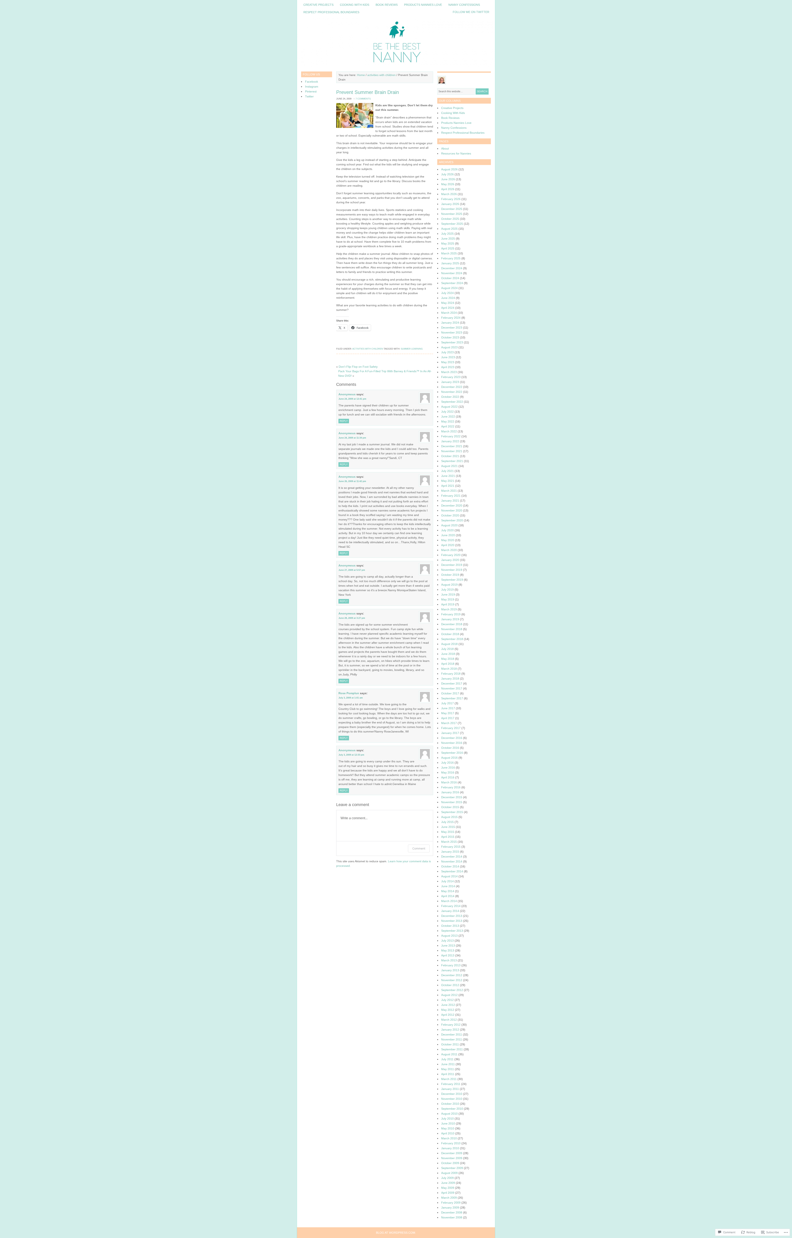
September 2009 (452, 1168)
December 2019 (451, 564)
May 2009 (447, 1187)
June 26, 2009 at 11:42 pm (352, 481)
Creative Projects (318, 4)
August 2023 (449, 347)
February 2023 (451, 377)
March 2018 (449, 668)
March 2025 (449, 253)
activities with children (381, 75)
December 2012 (451, 975)
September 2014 (452, 871)
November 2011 (451, 1039)
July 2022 (447, 411)
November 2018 (451, 629)
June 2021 (448, 475)
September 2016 (452, 752)
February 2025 (451, 258)
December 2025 (451, 209)
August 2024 (449, 288)
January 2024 (450, 322)
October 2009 (450, 1163)
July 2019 (447, 589)
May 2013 (447, 950)
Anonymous (347, 394)
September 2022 (452, 401)
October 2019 (450, 574)
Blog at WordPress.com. (396, 1232)
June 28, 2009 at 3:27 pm (351, 618)
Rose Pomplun (348, 693)
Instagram (311, 86)
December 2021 (451, 446)
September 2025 (452, 223)
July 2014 (447, 881)
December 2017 (451, 683)
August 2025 (449, 228)
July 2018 (447, 649)
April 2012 (447, 1014)
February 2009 (451, 1202)
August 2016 (449, 757)
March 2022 (449, 431)
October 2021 (450, 456)
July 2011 (447, 1059)
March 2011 (449, 1079)
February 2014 (451, 906)
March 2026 (449, 194)
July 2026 (447, 174)
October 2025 (450, 218)
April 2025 (447, 248)
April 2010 (447, 1133)
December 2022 (451, 386)
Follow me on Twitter (471, 12)
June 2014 (448, 886)
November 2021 (451, 451)
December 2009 (451, 1153)
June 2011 (448, 1064)
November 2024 (451, 273)
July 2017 (447, 703)
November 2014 (451, 861)
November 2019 (451, 569)
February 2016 (451, 787)
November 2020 (451, 510)
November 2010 (451, 1098)
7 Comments (363, 98)
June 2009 (448, 1182)
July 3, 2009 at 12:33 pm (351, 755)
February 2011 (450, 1084)
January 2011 (450, 1089)
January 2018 (450, 678)
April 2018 (447, 663)
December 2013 (451, 915)
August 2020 (449, 525)
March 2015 (449, 841)
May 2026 (447, 184)
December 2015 (451, 797)
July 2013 (447, 940)
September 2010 (452, 1108)
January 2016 (450, 792)
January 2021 (450, 500)
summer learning (412, 349)
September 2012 (452, 990)
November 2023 (451, 332)
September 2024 (452, 283)
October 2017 (450, 693)
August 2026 (449, 169)
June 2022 (448, 416)
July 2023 (447, 352)
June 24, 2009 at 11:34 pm (352, 437)
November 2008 (451, 1217)
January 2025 (450, 263)
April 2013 (447, 955)
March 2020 (449, 550)
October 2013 (450, 925)
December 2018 (451, 624)
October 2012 (450, 985)
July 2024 (447, 293)
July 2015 (447, 822)
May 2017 (447, 713)
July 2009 (447, 1177)
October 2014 (450, 866)
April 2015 (447, 836)
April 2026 (447, 189)
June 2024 (448, 298)
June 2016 (448, 767)
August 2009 (449, 1173)
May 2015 (447, 831)
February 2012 (451, 1024)
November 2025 (451, 213)
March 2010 (449, 1138)
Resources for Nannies (456, 153)
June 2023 (448, 357)
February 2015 (451, 846)
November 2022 (451, 391)
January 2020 (450, 560)
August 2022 (449, 406)
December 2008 (451, 1212)
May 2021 (447, 480)
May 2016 (447, 772)
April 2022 (447, 426)
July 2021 (447, 471)
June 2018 (448, 653)
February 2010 (451, 1143)
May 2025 (447, 243)
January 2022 (450, 441)
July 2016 (447, 762)
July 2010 (447, 1118)
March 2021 (449, 490)
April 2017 (447, 718)
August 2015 (449, 817)
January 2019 (450, 619)
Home (361, 75)
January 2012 (450, 1029)
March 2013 (449, 960)
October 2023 (450, 337)
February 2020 (451, 555)
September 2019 (452, 579)
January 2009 (450, 1207)
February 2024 (451, 317)
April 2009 (447, 1192)
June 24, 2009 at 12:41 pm (352, 399)
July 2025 (447, 233)
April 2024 (447, 307)
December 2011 (451, 1034)
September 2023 (452, 342)
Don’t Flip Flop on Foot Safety (358, 366)
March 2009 (449, 1197)
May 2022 (447, 421)
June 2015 (448, 826)
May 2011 (447, 1069)
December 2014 (451, 856)
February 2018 (451, 673)
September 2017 (452, 698)
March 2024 (449, 312)
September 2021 (452, 461)
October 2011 (450, 1044)
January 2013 (450, 970)
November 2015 (451, 802)
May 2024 (447, 302)
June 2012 (448, 1004)
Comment (418, 848)
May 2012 (447, 1009)
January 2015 (450, 851)
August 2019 (449, 584)
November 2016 (451, 742)
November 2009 (451, 1158)
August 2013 (449, 935)
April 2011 (447, 1074)
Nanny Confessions (464, 4)
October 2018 (450, 634)
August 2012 (449, 995)
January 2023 (450, 382)
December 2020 (451, 505)
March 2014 (449, 901)
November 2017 (451, 688)
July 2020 (447, 530)
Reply (344, 421)
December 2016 (451, 738)
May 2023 (447, 362)
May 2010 (447, 1128)
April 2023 (447, 367)
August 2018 (449, 644)
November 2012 (451, 980)
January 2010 (450, 1148)
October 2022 (450, 396)
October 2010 (450, 1103)
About (445, 148)
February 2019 (451, 614)
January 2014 (450, 911)
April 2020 (447, 545)
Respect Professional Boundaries (331, 12)
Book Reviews (387, 4)
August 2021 (449, 466)
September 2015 (452, 812)
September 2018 (452, 639)
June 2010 (448, 1123)
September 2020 (452, 520)
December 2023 (451, 327)
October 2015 (450, 807)
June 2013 (448, 945)
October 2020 (450, 515)
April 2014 (447, 896)
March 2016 (449, 782)
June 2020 (448, 535)
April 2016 (447, 777)
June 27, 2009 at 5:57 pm (351, 570)
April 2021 (447, 485)
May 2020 (447, 540)
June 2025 (448, 238)
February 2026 (451, 199)
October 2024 (450, 278)
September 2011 (452, 1049)
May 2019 (447, 599)
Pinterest (311, 91)
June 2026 (448, 179)
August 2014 (449, 876)
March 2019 (449, 609)
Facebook (311, 81)
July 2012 (447, 1000)
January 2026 (450, 204)
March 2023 (449, 372)
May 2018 (447, 658)
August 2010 (449, 1113)
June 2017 (448, 708)
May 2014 (447, 891)
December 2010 (451, 1093)
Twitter (309, 96)
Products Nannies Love (423, 4)
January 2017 (450, 733)
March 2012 (449, 1019)
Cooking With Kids (354, 4)
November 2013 (451, 920)
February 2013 (451, 965)
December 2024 (451, 268)
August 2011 (449, 1054)
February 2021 (451, 495)
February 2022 (451, 436)
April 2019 (447, 604)
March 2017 (449, 723)
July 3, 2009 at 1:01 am (350, 697)
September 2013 (452, 930)
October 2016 (450, 747)
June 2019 (448, 594)
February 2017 (451, 728)
